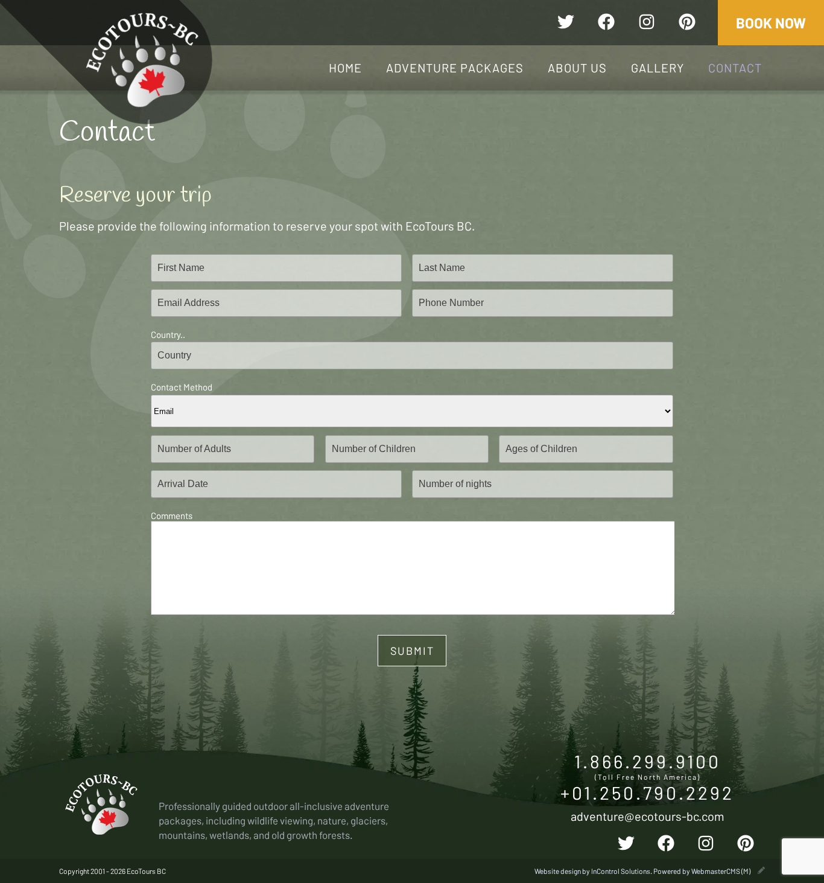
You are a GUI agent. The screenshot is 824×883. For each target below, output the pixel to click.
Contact (735, 67)
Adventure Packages (455, 67)
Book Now (771, 22)
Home (345, 67)
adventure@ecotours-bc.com (647, 816)
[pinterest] (687, 23)
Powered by (701, 871)
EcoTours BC (142, 59)
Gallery (657, 67)
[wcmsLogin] (761, 871)
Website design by (592, 871)
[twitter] (566, 23)
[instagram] (646, 23)
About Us (577, 67)
